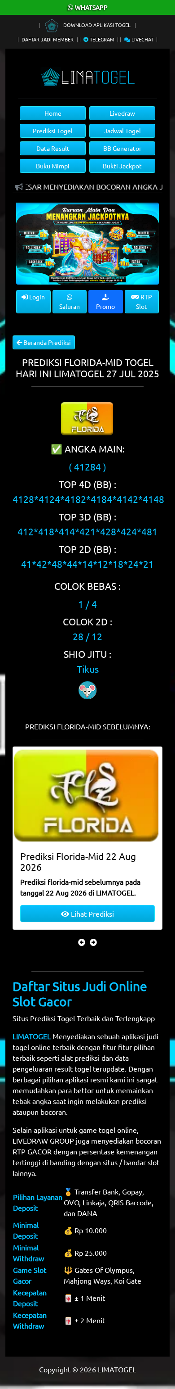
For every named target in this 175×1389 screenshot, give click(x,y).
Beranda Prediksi (46, 342)
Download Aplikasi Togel (97, 24)
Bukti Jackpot (122, 166)
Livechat (141, 39)
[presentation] (81, 942)
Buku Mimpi (53, 166)
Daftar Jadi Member (48, 39)
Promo (105, 306)
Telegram (101, 39)
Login (36, 297)
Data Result (53, 148)
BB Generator (122, 148)
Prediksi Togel (53, 131)
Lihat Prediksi (91, 913)
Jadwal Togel (122, 131)
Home (52, 113)
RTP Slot (144, 301)
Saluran (69, 306)
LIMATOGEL (32, 1036)
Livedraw (122, 113)
